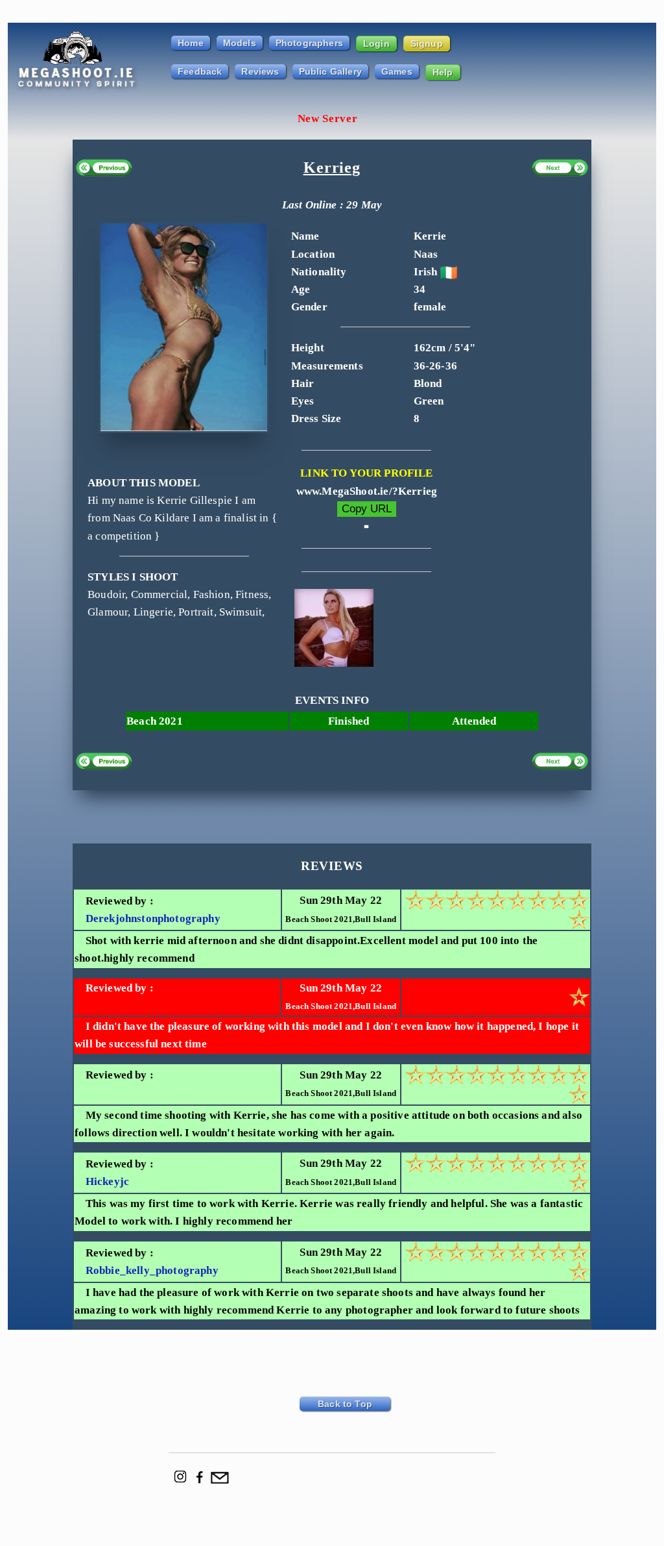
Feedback (200, 71)
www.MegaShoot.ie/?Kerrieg (366, 491)
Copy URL (367, 509)
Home (191, 43)
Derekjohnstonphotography (153, 918)
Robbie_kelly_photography (152, 1270)
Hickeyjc (107, 1181)
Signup (426, 43)
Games (396, 71)
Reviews (260, 71)
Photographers (309, 43)
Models (239, 43)
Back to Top (345, 1404)
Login (376, 43)
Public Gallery (330, 71)
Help (443, 72)
